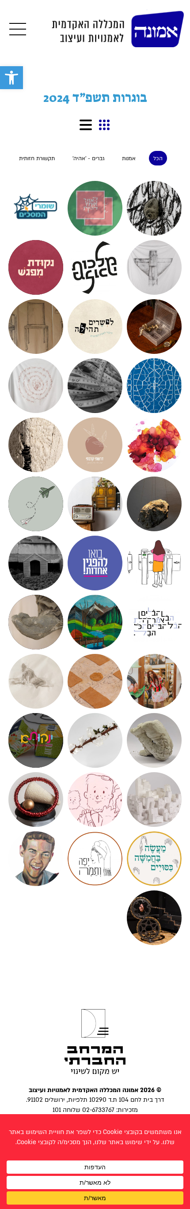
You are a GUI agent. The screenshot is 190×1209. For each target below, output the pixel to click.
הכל (158, 158)
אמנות (129, 158)
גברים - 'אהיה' (88, 158)
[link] (11, 77)
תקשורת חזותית (37, 158)
